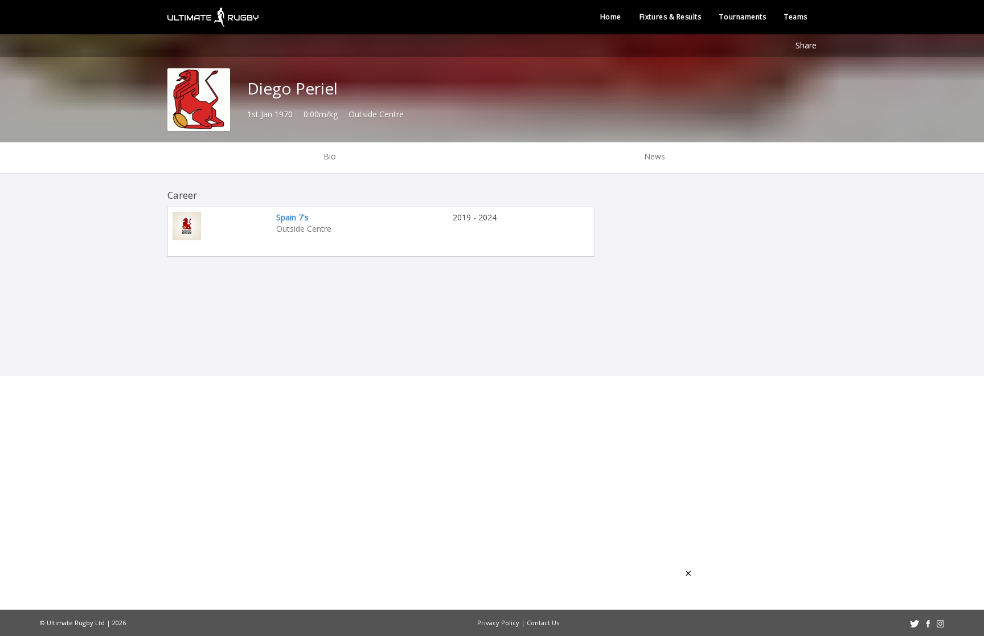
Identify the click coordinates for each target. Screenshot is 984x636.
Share (806, 45)
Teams (795, 17)
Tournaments (742, 17)
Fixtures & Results (670, 17)
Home (610, 17)
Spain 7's (292, 217)
